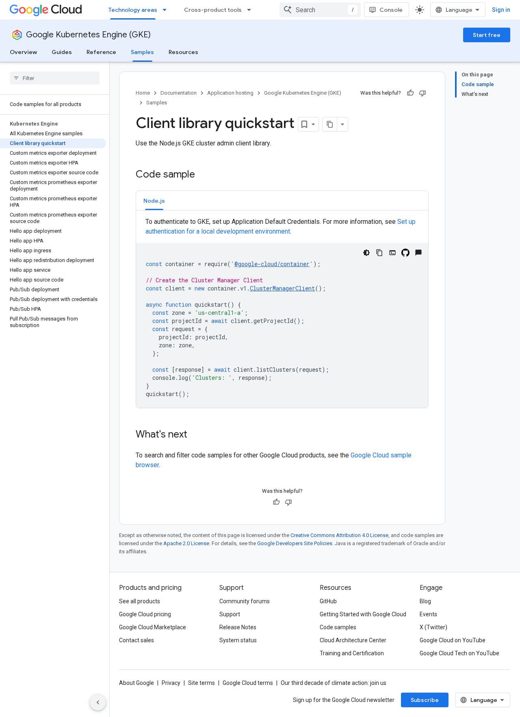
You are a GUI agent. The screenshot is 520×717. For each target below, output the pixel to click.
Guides (62, 52)
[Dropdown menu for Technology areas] (167, 9)
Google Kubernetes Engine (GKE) (88, 35)
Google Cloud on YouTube (452, 640)
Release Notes (237, 627)
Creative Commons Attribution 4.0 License (339, 535)
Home (143, 93)
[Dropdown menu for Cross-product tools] (251, 9)
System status (238, 640)
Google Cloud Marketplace (152, 627)
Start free (486, 35)
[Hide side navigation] (98, 702)
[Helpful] (410, 93)
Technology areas (132, 9)
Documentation (178, 93)
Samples (142, 52)
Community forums (244, 601)
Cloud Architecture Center (353, 640)
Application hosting (230, 93)
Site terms (201, 683)
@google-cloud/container (272, 264)
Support (229, 614)
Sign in (501, 9)
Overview (23, 52)
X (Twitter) (433, 627)
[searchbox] (55, 77)
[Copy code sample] (379, 252)
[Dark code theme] (366, 252)
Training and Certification (352, 653)
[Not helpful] (422, 93)
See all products (139, 601)
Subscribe (425, 700)
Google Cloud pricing (145, 614)
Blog (425, 601)
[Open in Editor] (392, 252)
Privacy (171, 683)
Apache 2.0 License (186, 543)
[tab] (154, 200)
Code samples (338, 627)
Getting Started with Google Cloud (363, 614)
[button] (154, 200)
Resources (183, 52)
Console (391, 9)
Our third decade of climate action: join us (333, 683)
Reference (101, 52)
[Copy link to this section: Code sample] (203, 175)
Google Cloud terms (248, 683)
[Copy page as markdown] (330, 124)
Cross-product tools (213, 9)
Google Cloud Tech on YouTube (459, 653)
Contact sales (136, 640)
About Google (136, 683)
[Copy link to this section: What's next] (195, 435)
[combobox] (320, 9)
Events (428, 614)
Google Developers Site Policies (294, 543)
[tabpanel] (282, 312)
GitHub (328, 601)
